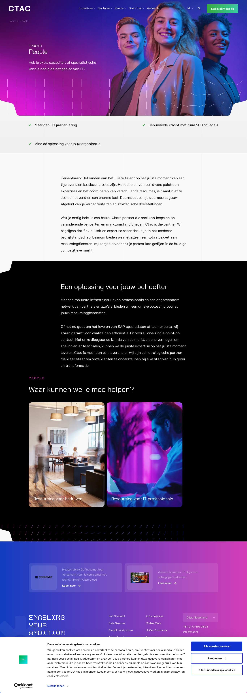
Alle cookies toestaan (216, 646)
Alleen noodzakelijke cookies (217, 670)
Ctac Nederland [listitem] (197, 617)
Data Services (117, 623)
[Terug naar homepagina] (19, 9)
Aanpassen (215, 658)
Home (12, 21)
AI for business (154, 616)
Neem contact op (222, 8)
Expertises (86, 8)
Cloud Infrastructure (121, 630)
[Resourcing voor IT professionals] (144, 454)
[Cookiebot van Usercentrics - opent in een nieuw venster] (23, 686)
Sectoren (104, 8)
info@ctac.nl (190, 631)
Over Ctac (135, 8)
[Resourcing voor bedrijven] (67, 454)
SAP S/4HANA (117, 616)
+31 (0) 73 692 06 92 (195, 626)
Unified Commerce (156, 630)
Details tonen (55, 685)
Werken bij (153, 8)
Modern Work (153, 623)
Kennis (119, 8)
